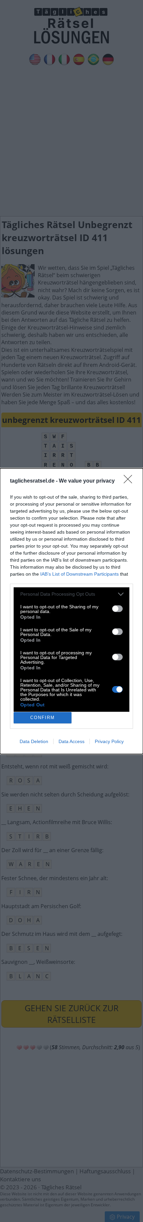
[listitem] (71, 594)
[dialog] (71, 611)
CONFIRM (42, 717)
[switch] (117, 608)
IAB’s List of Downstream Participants (79, 574)
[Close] (130, 481)
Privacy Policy (109, 741)
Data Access (71, 741)
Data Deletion (34, 741)
